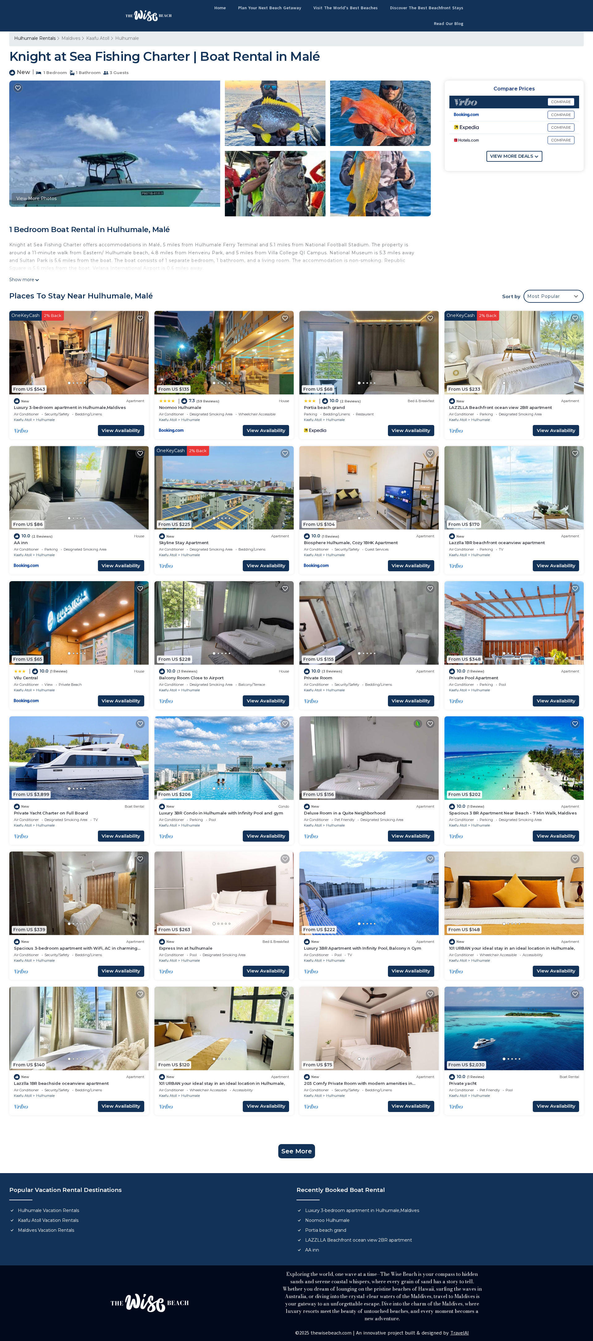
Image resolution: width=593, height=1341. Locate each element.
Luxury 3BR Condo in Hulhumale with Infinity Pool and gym (221, 812)
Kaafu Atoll (97, 38)
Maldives (70, 38)
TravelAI (459, 1333)
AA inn (20, 542)
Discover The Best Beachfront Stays (426, 8)
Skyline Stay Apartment (183, 542)
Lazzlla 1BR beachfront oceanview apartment (497, 542)
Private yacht (463, 1083)
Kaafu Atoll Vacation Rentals (48, 1220)
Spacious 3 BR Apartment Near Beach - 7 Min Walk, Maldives (513, 812)
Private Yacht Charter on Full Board (51, 812)
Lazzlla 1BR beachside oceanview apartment (61, 1083)
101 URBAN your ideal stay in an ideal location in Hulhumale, (512, 948)
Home (220, 8)
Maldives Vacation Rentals (46, 1230)
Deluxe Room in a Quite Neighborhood (344, 812)
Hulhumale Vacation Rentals (48, 1210)
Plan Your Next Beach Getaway (269, 8)
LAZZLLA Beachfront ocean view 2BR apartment (500, 407)
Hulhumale (127, 38)
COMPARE (561, 101)
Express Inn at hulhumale (185, 948)
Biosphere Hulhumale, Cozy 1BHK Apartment (351, 542)
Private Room (318, 677)
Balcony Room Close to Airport (191, 677)
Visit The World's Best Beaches (345, 8)
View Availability (121, 430)
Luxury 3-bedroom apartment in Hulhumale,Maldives (70, 407)
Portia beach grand (324, 407)
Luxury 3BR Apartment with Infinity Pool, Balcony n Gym (362, 948)
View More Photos (36, 198)
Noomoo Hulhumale (180, 407)
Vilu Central (26, 677)
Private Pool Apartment (473, 677)
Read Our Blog (448, 24)
